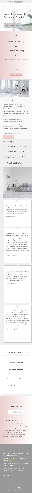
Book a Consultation (12, 25)
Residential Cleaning (16, 41)
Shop (16, 69)
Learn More (9, 137)
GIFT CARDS (16, 74)
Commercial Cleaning (16, 50)
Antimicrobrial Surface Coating (16, 60)
